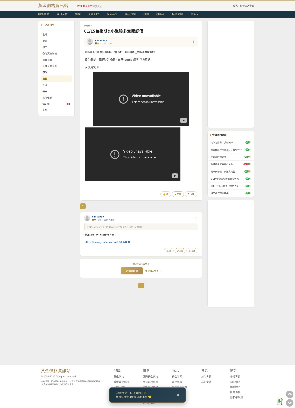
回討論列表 (48, 24)
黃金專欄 (177, 381)
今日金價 (62, 14)
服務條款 (235, 392)
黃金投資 (47, 59)
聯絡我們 (235, 386)
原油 (45, 72)
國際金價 (43, 14)
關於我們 (235, 381)
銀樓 (78, 14)
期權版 (87, 25)
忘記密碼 (206, 381)
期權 (45, 78)
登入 (235, 5)
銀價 (146, 14)
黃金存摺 (112, 14)
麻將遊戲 (177, 14)
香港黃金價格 (121, 381)
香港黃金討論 (50, 53)
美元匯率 (130, 14)
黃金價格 (119, 376)
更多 (194, 14)
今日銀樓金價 (150, 381)
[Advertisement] (231, 74)
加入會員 (206, 376)
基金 (45, 91)
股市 (45, 47)
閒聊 (45, 40)
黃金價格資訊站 (53, 5)
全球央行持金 (179, 386)
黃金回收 (93, 14)
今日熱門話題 (219, 134)
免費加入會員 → (153, 270)
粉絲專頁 (235, 376)
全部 (45, 34)
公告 (45, 110)
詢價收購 (47, 97)
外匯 (45, 85)
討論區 (160, 14)
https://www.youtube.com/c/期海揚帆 (107, 242)
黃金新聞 (177, 376)
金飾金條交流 (50, 66)
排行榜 (56, 104)
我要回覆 (133, 270)
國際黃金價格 (150, 376)
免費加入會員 (247, 5)
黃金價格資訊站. (56, 370)
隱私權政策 (236, 397)
